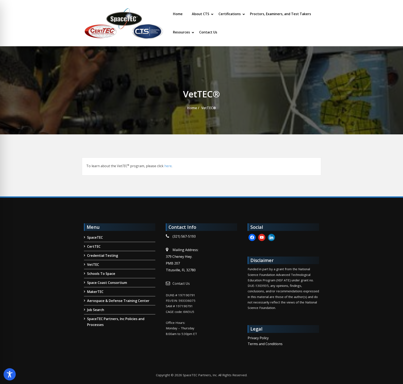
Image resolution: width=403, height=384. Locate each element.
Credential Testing (102, 255)
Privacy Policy (258, 338)
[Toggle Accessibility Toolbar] (9, 374)
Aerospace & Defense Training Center (118, 300)
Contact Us (208, 32)
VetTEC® (208, 108)
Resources (181, 32)
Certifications (230, 14)
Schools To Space (101, 273)
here (168, 166)
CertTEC (94, 246)
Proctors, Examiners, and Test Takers (280, 14)
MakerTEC (95, 291)
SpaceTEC (95, 237)
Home (178, 14)
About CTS (200, 14)
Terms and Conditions (265, 344)
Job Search (95, 309)
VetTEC (93, 264)
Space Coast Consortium (107, 282)
